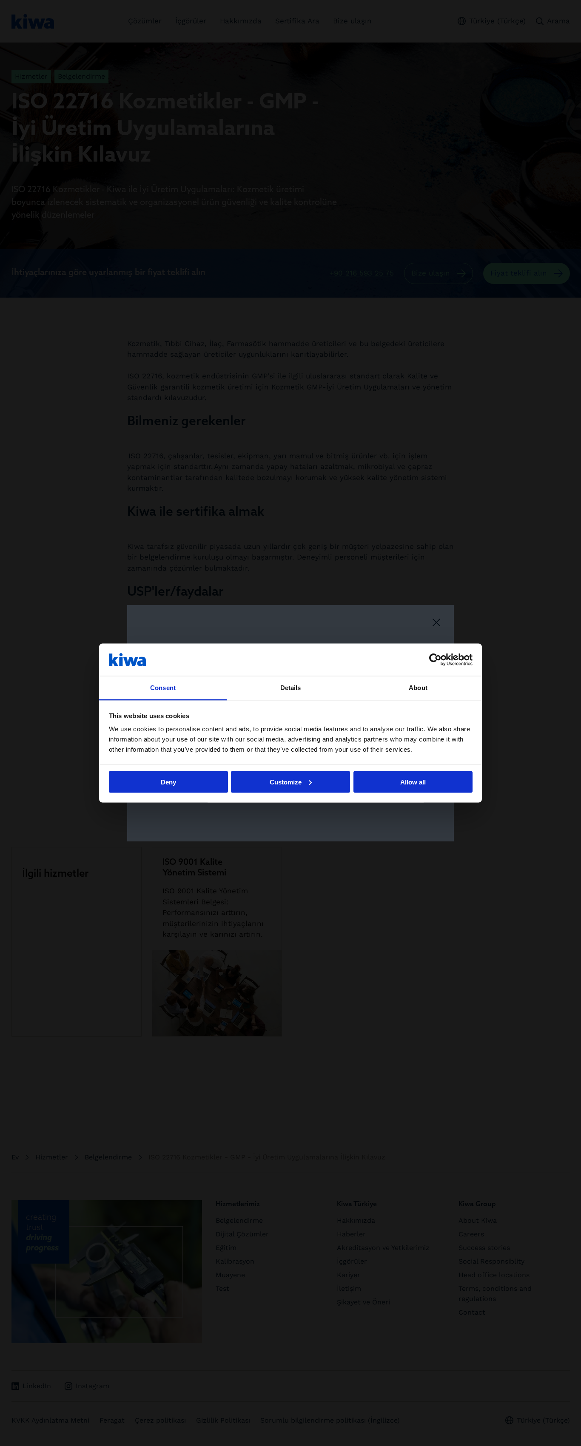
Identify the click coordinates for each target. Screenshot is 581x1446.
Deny (168, 781)
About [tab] (418, 687)
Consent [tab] (163, 687)
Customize (286, 781)
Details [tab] (290, 687)
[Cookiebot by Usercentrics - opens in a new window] (435, 659)
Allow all (413, 781)
